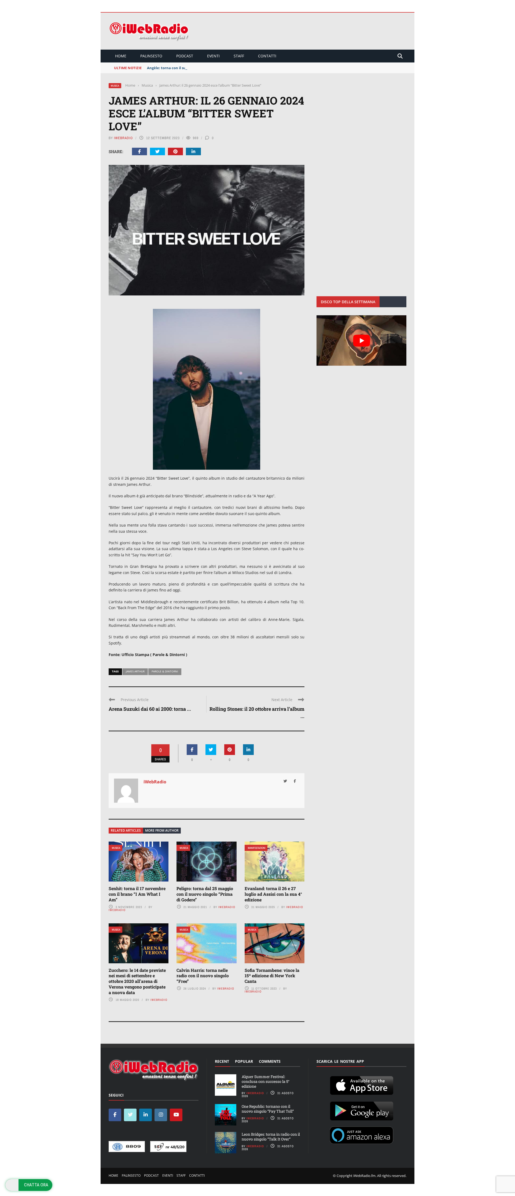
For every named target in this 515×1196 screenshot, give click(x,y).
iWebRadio (123, 138)
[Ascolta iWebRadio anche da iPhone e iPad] (361, 1084)
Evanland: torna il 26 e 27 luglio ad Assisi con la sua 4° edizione (273, 894)
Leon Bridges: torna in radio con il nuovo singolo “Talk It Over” (271, 1137)
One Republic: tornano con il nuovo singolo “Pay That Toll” (268, 1109)
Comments (270, 1061)
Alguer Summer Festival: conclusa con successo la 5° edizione (265, 1081)
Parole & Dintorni (165, 671)
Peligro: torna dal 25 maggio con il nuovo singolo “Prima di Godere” (204, 894)
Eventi (213, 55)
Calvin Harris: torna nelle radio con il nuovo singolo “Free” (202, 975)
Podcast (184, 55)
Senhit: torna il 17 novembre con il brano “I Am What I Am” (137, 894)
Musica (115, 85)
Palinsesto (151, 55)
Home (120, 55)
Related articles (126, 830)
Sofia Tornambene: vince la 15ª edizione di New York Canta (272, 975)
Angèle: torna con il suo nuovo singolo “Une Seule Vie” (194, 67)
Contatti (267, 55)
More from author (162, 830)
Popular (244, 1061)
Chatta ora (36, 1184)
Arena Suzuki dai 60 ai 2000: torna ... (150, 709)
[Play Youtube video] (361, 340)
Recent (222, 1061)
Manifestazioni (256, 848)
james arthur (135, 671)
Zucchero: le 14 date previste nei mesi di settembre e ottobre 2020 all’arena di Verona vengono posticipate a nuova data (137, 981)
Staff (239, 55)
